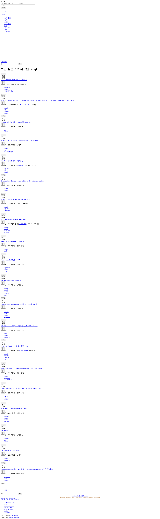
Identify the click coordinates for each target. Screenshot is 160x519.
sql (5, 109)
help (5, 504)
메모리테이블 (8, 91)
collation (6, 232)
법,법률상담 (22, 165)
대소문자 (7, 230)
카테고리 (7, 28)
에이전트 (7, 293)
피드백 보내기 (9, 502)
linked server (8, 379)
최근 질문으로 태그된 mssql (10, 499)
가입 (5, 11)
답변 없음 (7, 24)
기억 (4, 5)
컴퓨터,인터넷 (24, 104)
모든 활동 (7, 18)
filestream (7, 210)
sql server (7, 168)
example (6, 421)
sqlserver (7, 87)
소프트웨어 (22, 224)
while (6, 420)
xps (5, 295)
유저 (5, 29)
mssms (6, 113)
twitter (6, 511)
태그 (5, 26)
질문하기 (7, 31)
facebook (7, 512)
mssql (6, 89)
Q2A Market (14, 516)
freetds (6, 396)
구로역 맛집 (76, 496)
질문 (5, 20)
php (5, 313)
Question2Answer (13, 517)
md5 (5, 251)
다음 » (6, 490)
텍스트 (6, 359)
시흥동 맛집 (84, 496)
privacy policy (8, 507)
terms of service (9, 506)
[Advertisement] (80, 47)
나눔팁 (3, 14)
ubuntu (6, 312)
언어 (5, 271)
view (5, 478)
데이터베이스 (8, 151)
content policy (8, 509)
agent (6, 291)
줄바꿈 (6, 357)
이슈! (6, 22)
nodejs (6, 188)
